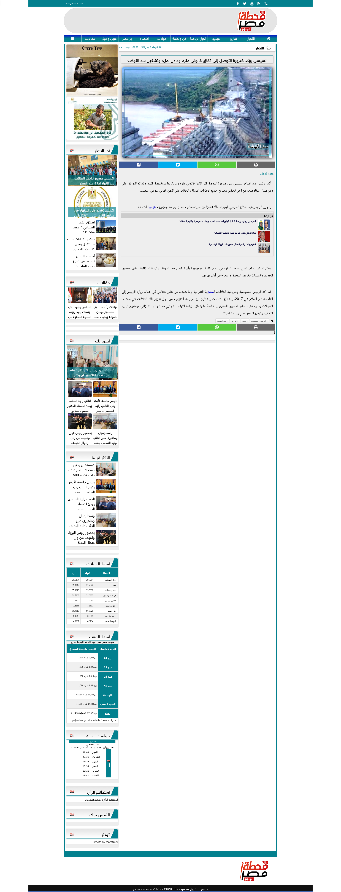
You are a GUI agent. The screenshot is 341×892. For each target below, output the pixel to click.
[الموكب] (92, 70)
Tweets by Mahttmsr (105, 841)
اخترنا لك (102, 340)
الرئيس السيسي (258, 321)
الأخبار (260, 48)
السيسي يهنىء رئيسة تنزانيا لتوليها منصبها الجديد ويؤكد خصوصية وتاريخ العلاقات (217, 221)
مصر (210, 292)
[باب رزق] (92, 118)
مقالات (104, 282)
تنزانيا (152, 207)
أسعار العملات (98, 563)
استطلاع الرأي (98, 791)
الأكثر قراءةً (101, 457)
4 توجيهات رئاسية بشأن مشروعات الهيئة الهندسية (232, 244)
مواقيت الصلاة (97, 735)
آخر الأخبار (102, 150)
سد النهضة (221, 321)
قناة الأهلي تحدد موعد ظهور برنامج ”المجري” (235, 232)
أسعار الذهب (99, 636)
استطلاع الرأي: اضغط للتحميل (101, 799)
